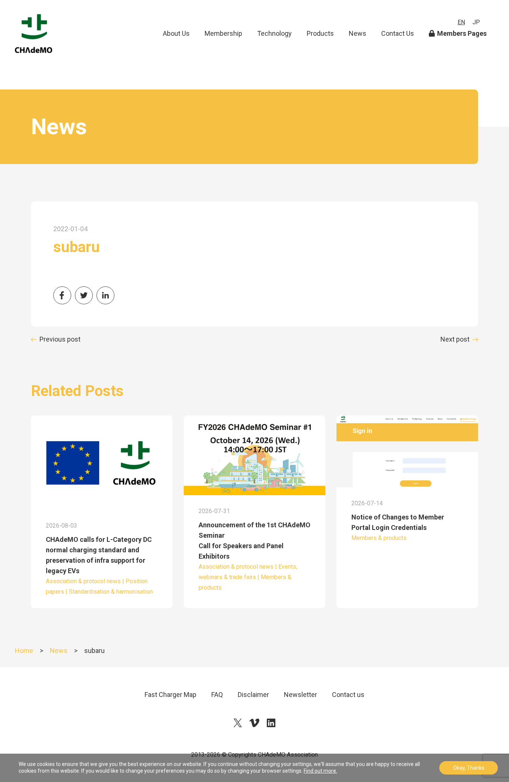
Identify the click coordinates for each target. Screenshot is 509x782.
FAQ (217, 694)
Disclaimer (253, 694)
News (357, 33)
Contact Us (397, 33)
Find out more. (320, 771)
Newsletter (300, 694)
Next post (455, 339)
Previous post (59, 339)
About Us (176, 33)
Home (24, 650)
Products (320, 33)
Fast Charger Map (170, 694)
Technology (274, 33)
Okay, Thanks (468, 768)
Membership (223, 33)
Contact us (348, 694)
